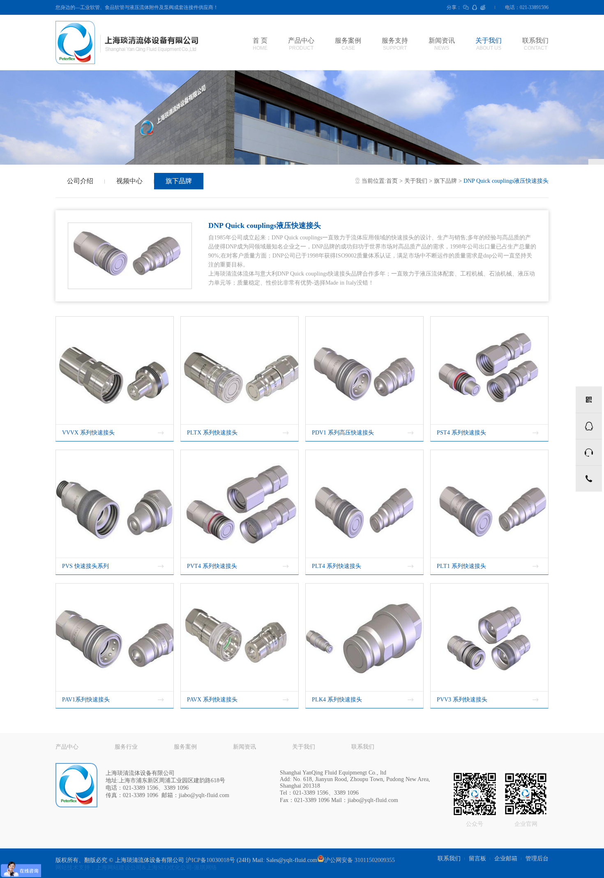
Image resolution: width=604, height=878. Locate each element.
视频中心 (129, 180)
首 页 (260, 44)
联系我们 (535, 44)
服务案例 (348, 44)
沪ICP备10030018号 (210, 860)
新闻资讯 (442, 44)
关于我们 (488, 44)
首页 (392, 181)
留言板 (477, 858)
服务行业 (126, 747)
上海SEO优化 (163, 867)
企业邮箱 (505, 858)
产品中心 (301, 44)
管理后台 (537, 858)
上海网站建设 (113, 867)
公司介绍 (80, 180)
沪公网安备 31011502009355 (359, 860)
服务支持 (395, 44)
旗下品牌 (179, 180)
